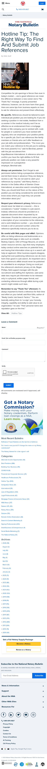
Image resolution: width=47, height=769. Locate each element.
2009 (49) (6, 633)
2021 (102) (6, 590)
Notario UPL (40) (6, 506)
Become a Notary (23, 644)
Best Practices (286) (8, 463)
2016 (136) (6, 608)
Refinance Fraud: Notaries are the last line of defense (19, 442)
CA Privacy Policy (9, 743)
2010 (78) (6, 629)
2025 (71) (6, 575)
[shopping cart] (38, 9)
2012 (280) (6, 622)
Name (4, 327)
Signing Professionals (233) (10, 524)
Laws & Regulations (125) (9, 492)
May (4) (5, 557)
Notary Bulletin (7, 15)
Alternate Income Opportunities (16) (13, 460)
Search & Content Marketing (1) (11, 520)
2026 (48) (6, 543)
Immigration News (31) (8, 485)
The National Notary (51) (9, 535)
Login (42, 3)
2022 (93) (6, 586)
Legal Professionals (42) (9, 495)
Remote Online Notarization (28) (12, 517)
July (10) (5, 550)
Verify (3, 366)
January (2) (6, 572)
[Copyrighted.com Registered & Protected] (7, 763)
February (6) (7, 568)
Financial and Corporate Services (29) (13, 474)
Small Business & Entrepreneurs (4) (13, 528)
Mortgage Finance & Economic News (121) (15, 499)
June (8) (5, 554)
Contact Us (7, 734)
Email (13, 338)
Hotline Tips (16, 313)
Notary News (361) (7, 510)
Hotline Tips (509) (7, 481)
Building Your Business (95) (10, 467)
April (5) (5, 561)
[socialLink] (4, 715)
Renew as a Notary (23, 650)
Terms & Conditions (10, 737)
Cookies (6, 730)
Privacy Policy (8, 724)
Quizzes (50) (5, 513)
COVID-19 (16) (5, 470)
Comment (5, 349)
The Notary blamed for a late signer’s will (15, 451)
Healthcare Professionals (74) (11, 478)
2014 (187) (6, 615)
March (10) (6, 565)
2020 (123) (6, 593)
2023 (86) (6, 582)
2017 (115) (6, 604)
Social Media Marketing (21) (10, 531)
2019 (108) (6, 597)
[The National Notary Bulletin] (23, 24)
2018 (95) (6, 600)
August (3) (6, 547)
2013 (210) (6, 618)
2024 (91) (6, 579)
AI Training (7, 740)
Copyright (6, 727)
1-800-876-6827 (23, 9)
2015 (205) (6, 611)
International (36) (6, 488)
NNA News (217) (6, 503)
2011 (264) (6, 625)
